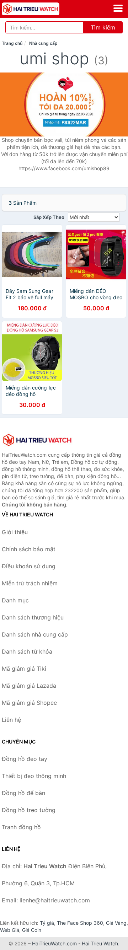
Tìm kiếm (103, 27)
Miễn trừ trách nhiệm (30, 583)
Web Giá (9, 930)
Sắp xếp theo (48, 217)
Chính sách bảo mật (28, 549)
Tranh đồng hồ (21, 827)
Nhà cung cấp (43, 43)
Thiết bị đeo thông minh (34, 775)
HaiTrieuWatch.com (54, 943)
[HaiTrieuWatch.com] (42, 9)
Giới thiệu (15, 532)
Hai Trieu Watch (100, 943)
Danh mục (15, 600)
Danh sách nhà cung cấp (35, 634)
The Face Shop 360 (80, 923)
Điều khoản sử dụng (28, 566)
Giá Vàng (116, 923)
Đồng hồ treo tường (28, 810)
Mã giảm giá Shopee (29, 702)
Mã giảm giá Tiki (24, 668)
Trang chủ (12, 43)
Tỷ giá (47, 923)
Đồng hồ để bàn (23, 792)
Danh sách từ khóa (27, 651)
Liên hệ (11, 719)
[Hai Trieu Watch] (37, 440)
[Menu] (118, 8)
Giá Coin (31, 930)
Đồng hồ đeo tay (24, 758)
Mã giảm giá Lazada (29, 685)
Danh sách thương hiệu (33, 617)
